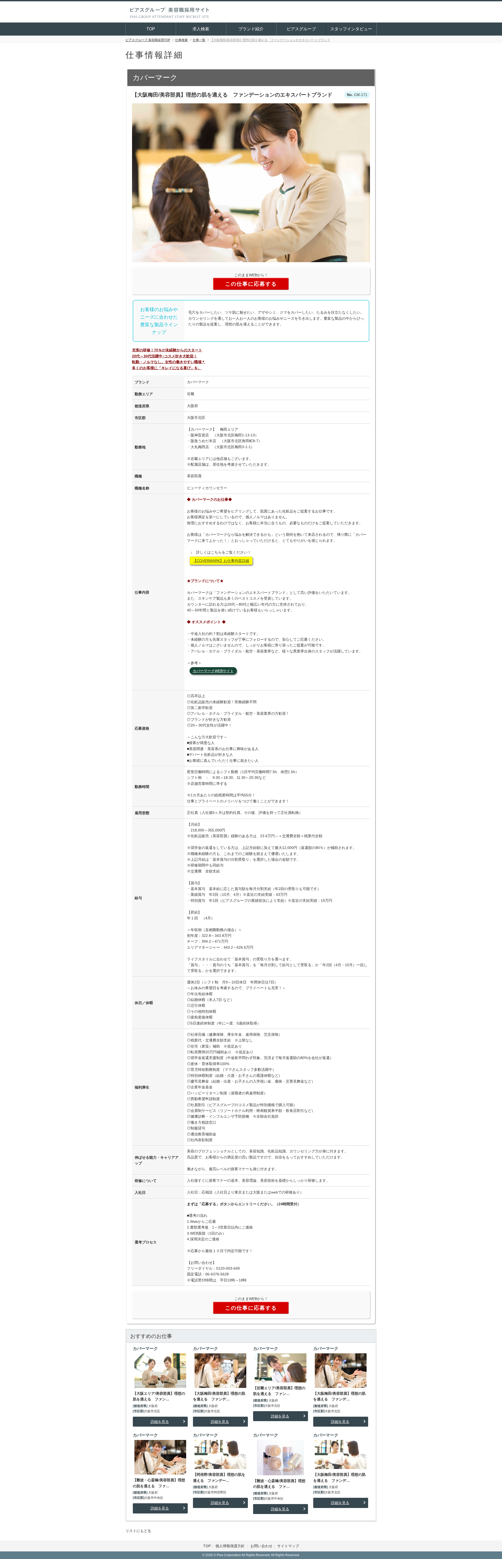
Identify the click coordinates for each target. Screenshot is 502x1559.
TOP (150, 29)
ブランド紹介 (251, 29)
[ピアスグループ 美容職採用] (169, 11)
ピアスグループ (301, 29)
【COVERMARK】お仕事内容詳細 (221, 561)
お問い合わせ (261, 1546)
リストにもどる (138, 1531)
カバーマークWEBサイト (213, 671)
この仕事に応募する (251, 284)
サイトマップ (288, 1546)
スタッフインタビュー (351, 29)
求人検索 (200, 29)
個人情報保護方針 (230, 1546)
